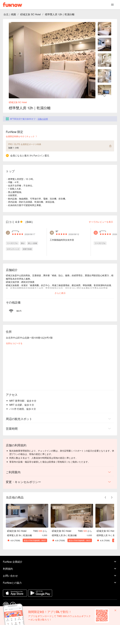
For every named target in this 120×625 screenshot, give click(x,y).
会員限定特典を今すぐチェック (20, 136)
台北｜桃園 (10, 14)
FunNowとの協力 (12, 582)
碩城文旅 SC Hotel (30, 14)
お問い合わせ (10, 575)
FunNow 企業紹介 (12, 561)
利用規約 (8, 568)
